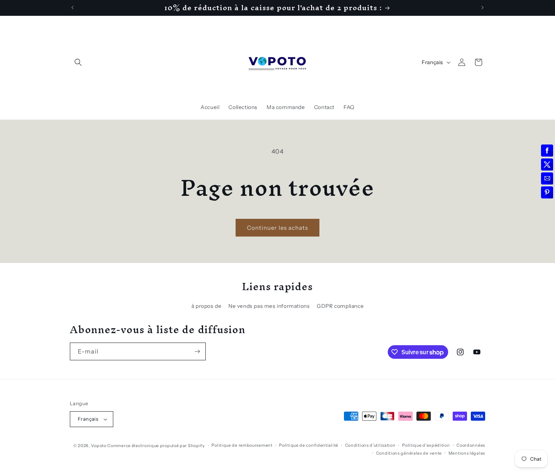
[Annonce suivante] (482, 7)
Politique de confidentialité (308, 445)
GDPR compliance (340, 306)
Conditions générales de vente (409, 453)
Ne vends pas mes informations (269, 306)
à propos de (206, 306)
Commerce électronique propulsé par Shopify (156, 445)
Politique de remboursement (241, 445)
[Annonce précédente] (72, 7)
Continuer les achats (277, 227)
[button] (78, 62)
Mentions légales (467, 453)
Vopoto (98, 445)
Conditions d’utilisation (370, 445)
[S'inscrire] (197, 351)
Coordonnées (470, 445)
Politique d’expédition (426, 445)
